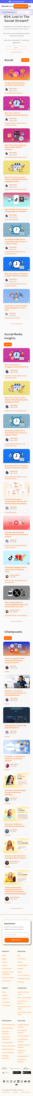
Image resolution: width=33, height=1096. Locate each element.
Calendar (4, 962)
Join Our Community (23, 975)
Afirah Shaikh (13, 88)
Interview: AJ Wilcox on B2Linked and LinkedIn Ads (15, 825)
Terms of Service (25, 1092)
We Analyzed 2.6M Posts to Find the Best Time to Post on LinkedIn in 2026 (16, 241)
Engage (4, 959)
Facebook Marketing (10, 283)
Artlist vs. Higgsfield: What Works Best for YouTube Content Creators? (15, 660)
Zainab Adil (12, 313)
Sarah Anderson (14, 861)
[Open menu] (30, 6)
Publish (4, 955)
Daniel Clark (13, 798)
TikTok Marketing (13, 219)
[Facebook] (4, 1081)
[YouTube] (25, 1081)
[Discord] (16, 1085)
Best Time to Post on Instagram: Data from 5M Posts (16, 114)
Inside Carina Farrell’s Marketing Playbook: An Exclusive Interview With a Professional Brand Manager (15, 890)
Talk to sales (5, 1002)
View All (25, 60)
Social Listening (6, 969)
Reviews (7, 671)
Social (24, 123)
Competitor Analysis (8, 977)
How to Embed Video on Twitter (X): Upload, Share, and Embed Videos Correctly (16, 604)
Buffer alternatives (7, 1028)
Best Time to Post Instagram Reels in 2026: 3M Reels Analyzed (15, 147)
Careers (20, 972)
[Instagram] (11, 1081)
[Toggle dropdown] (14, 12)
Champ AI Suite (6, 981)
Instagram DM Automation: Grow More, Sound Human (15, 84)
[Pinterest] (29, 1081)
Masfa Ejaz (13, 666)
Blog (19, 955)
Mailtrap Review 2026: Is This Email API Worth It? (15, 727)
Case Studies (21, 959)
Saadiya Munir (14, 764)
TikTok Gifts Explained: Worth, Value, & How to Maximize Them (16, 569)
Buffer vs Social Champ (24, 998)
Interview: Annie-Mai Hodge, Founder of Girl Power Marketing (15, 792)
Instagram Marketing (10, 93)
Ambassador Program (24, 978)
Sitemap (15, 1092)
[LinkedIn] (18, 1081)
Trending (17, 318)
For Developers (6, 1005)
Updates (20, 962)
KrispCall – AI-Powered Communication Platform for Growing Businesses (15, 693)
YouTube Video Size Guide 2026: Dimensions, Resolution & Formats (16, 534)
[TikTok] (15, 1081)
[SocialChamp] (7, 6)
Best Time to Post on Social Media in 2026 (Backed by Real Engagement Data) (16, 179)
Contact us (5, 999)
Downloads (21, 982)
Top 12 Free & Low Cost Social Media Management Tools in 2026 (16, 308)
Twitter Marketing (22, 615)
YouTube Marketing (10, 547)
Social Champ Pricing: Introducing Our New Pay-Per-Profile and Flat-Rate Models (16, 501)
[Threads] (22, 1081)
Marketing (19, 93)
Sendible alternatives (8, 1049)
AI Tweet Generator (23, 1036)
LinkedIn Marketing (10, 251)
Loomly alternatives (8, 1052)
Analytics (4, 965)
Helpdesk (4, 995)
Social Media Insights (11, 125)
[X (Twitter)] (8, 1081)
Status (4, 992)
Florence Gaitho (15, 575)
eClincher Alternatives (8, 1046)
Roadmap (20, 969)
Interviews (7, 803)
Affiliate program (22, 965)
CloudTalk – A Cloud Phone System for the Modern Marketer (15, 759)
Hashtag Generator (23, 1056)
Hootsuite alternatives (8, 1025)
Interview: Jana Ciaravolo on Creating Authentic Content (15, 857)
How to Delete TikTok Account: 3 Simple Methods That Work (16, 210)
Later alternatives (7, 1042)
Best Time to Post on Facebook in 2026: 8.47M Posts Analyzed (16, 275)
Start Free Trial (19, 6)
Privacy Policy (6, 1092)
